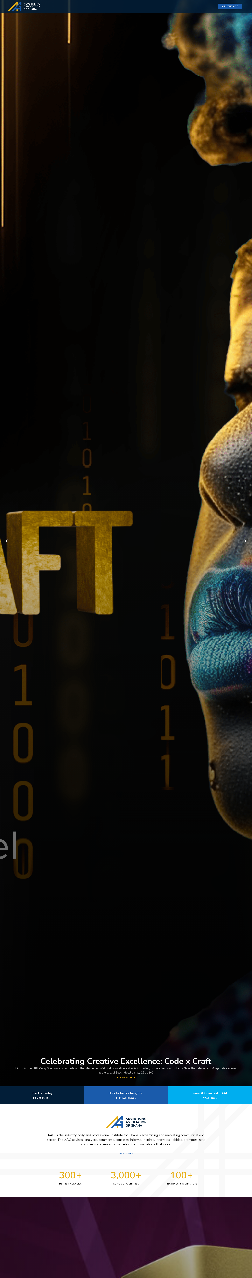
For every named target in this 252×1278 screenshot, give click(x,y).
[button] (6, 541)
